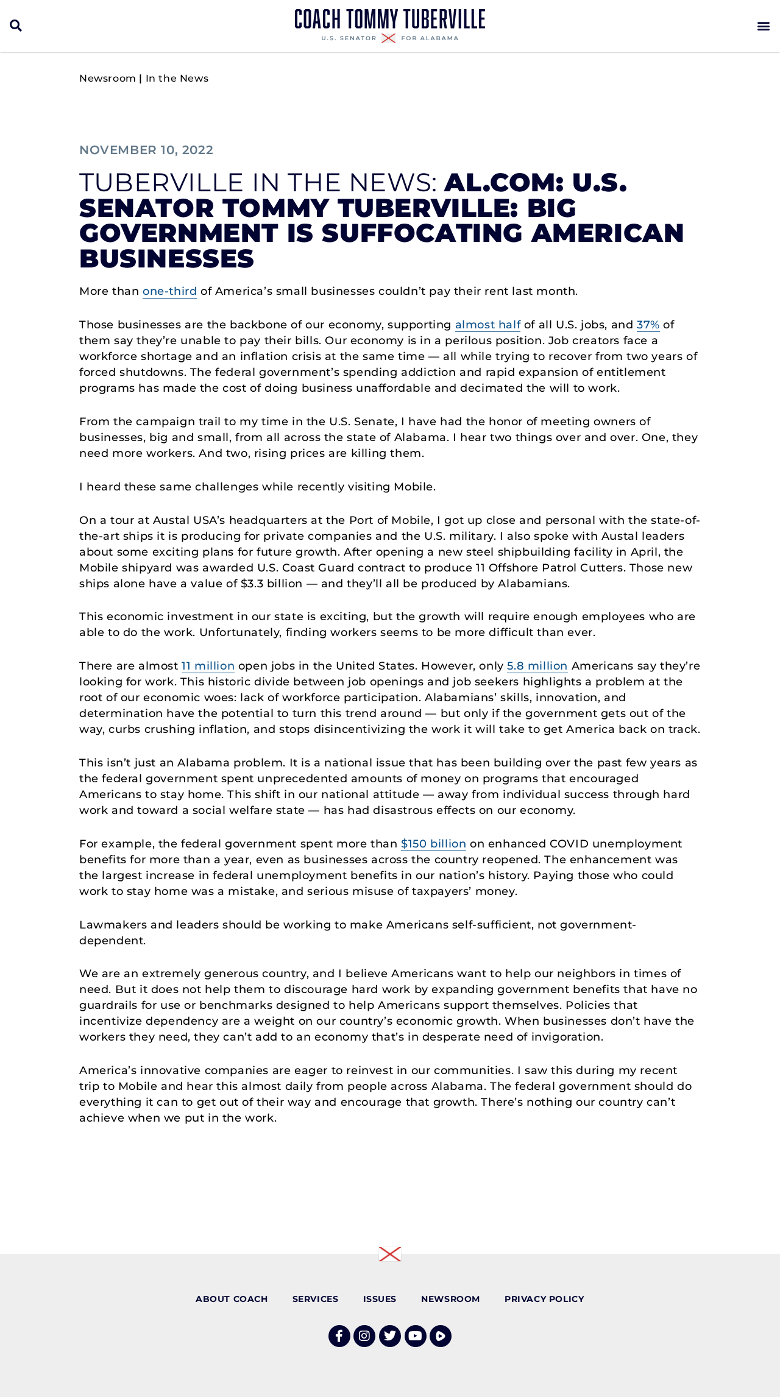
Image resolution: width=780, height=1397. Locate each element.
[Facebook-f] (339, 1336)
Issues (380, 1298)
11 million (208, 666)
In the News (177, 78)
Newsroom (107, 78)
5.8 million (537, 666)
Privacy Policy (544, 1298)
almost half (488, 324)
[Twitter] (390, 1336)
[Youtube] (416, 1336)
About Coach (232, 1298)
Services (315, 1298)
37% (648, 324)
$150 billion (433, 844)
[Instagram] (364, 1336)
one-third (170, 291)
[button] (16, 26)
